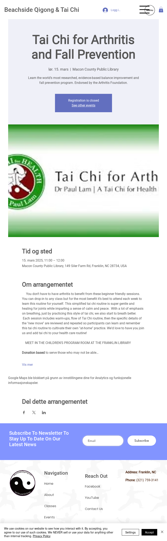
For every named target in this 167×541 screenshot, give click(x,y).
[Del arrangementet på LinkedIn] (44, 412)
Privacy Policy (42, 536)
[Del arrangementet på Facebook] (24, 412)
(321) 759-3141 (147, 480)
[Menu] (145, 9)
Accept (149, 532)
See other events (83, 105)
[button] (161, 9)
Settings (130, 532)
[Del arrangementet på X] (34, 412)
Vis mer (27, 365)
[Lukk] (162, 532)
